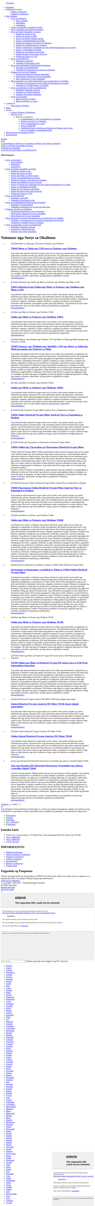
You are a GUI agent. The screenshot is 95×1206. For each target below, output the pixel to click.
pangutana (15, 278)
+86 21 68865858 (13, 837)
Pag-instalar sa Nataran (20, 106)
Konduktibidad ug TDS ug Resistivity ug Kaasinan (41, 119)
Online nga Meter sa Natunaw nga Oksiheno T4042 (37, 317)
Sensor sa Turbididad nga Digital (28, 50)
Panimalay (10, 7)
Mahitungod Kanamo (14, 852)
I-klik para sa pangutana (10, 881)
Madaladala (20, 23)
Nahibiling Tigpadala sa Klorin (28, 90)
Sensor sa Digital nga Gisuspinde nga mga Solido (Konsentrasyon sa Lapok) (46, 47)
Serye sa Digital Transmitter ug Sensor (26, 32)
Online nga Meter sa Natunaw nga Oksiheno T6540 (37, 622)
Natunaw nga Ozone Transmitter (28, 94)
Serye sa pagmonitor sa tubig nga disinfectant (28, 88)
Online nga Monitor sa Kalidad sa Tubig (26, 27)
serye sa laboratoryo (18, 18)
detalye (21, 278)
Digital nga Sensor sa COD (26, 56)
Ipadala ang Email (8, 887)
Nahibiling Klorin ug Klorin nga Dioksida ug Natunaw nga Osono (47, 128)
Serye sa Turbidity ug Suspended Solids (36, 130)
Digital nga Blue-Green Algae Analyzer (31, 54)
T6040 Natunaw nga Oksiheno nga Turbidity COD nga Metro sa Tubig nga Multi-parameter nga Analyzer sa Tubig (49, 347)
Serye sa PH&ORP (28, 126)
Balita (8, 108)
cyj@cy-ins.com (12, 842)
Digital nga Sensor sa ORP (26, 36)
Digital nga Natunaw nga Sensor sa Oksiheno (33, 43)
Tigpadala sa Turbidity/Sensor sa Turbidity (32, 86)
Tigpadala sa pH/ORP (24, 61)
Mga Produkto (11, 16)
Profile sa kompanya (19, 12)
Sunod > (6, 804)
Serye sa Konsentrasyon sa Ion (33, 124)
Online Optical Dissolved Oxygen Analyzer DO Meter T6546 (41, 736)
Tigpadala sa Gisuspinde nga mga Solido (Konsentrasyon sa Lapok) (42, 83)
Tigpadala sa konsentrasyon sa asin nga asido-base (35, 70)
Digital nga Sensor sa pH (25, 34)
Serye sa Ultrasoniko (19, 97)
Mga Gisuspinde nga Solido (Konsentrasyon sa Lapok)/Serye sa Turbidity (40, 81)
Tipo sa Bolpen (22, 21)
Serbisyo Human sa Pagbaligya (23, 112)
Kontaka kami (11, 135)
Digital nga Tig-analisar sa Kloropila (30, 52)
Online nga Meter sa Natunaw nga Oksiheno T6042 (37, 387)
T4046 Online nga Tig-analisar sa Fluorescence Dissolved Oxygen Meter (47, 447)
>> (11, 804)
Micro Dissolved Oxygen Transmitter (30, 79)
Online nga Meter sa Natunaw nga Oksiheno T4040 (37, 520)
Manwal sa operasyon (14, 863)
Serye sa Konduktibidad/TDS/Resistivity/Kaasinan (30, 65)
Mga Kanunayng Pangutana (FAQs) (20, 132)
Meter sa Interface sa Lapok (26, 101)
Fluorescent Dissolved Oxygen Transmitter (32, 74)
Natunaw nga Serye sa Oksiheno (23, 72)
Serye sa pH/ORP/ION (20, 59)
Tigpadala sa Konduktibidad (27, 68)
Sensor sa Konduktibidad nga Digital (30, 41)
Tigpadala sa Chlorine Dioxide (28, 92)
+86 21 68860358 (13, 839)
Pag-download (11, 861)
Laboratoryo (20, 25)
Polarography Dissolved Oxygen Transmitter (33, 77)
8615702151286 (7, 890)
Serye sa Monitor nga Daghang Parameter (27, 30)
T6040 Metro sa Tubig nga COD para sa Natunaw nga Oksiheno (44, 248)
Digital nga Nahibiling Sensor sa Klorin (31, 45)
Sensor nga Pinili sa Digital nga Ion (29, 39)
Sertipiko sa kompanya (20, 14)
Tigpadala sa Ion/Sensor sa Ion (28, 63)
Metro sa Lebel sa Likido (25, 99)
